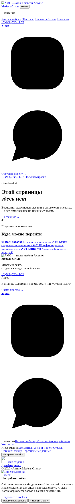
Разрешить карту (39, 500)
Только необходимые (14, 500)
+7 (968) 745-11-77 (12, 22)
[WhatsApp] (37, 170)
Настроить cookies (13, 454)
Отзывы (58, 447)
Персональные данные (37, 450)
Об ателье (28, 19)
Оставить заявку (11, 450)
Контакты (63, 19)
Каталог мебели (11, 19)
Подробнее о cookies (14, 497)
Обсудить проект (13, 173)
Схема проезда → (12, 289)
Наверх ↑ (7, 475)
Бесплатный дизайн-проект (35, 447)
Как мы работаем (45, 19)
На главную (10, 216)
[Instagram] (37, 98)
